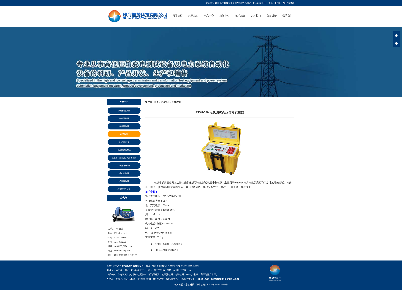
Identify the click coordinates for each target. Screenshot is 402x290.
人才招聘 (256, 15)
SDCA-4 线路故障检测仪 (167, 250)
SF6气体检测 (124, 142)
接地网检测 (124, 181)
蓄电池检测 (124, 173)
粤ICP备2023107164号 (217, 284)
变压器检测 (124, 126)
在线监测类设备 (124, 189)
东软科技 (189, 284)
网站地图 (200, 284)
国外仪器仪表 (124, 111)
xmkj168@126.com (182, 270)
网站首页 (177, 15)
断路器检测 (124, 118)
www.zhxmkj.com (190, 266)
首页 (156, 102)
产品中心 (209, 15)
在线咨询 (396, 35)
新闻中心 (225, 15)
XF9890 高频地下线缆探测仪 (168, 244)
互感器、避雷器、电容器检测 (124, 158)
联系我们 (287, 15)
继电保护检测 (124, 165)
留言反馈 (272, 15)
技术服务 (240, 15)
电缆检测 (124, 134)
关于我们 (193, 15)
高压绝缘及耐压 (124, 150)
